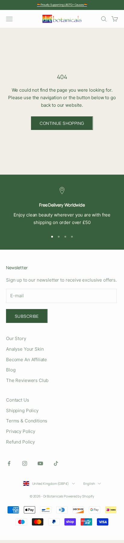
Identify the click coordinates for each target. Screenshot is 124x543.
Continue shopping (62, 123)
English (89, 483)
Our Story (16, 338)
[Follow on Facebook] (9, 463)
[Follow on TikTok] (56, 463)
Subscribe (27, 316)
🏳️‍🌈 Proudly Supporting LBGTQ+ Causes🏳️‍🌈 (62, 5)
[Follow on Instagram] (25, 463)
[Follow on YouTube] (40, 463)
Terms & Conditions (26, 421)
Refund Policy (20, 442)
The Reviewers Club (27, 380)
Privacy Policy (20, 431)
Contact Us (17, 400)
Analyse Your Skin (25, 349)
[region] (62, 206)
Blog (10, 370)
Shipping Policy (22, 410)
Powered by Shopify (79, 496)
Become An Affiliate (26, 359)
